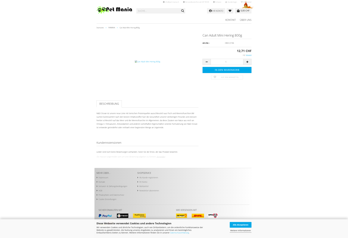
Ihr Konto (143, 182)
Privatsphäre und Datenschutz (111, 195)
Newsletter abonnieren (149, 190)
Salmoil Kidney (106, 20)
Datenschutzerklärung (179, 232)
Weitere (207, 20)
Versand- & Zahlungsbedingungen (113, 186)
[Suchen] (182, 11)
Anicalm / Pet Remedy (187, 20)
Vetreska (152, 20)
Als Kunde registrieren (148, 177)
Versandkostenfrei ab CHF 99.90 (197, 2)
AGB (100, 190)
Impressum (103, 177)
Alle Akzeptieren (240, 224)
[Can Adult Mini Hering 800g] (147, 61)
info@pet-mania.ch (172, 2)
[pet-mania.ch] (114, 11)
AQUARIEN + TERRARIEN (131, 20)
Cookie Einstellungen (107, 199)
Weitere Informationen (240, 230)
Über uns (245, 19)
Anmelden (161, 156)
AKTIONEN (166, 20)
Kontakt (230, 19)
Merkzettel (247, 2)
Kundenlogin (232, 2)
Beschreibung (109, 103)
